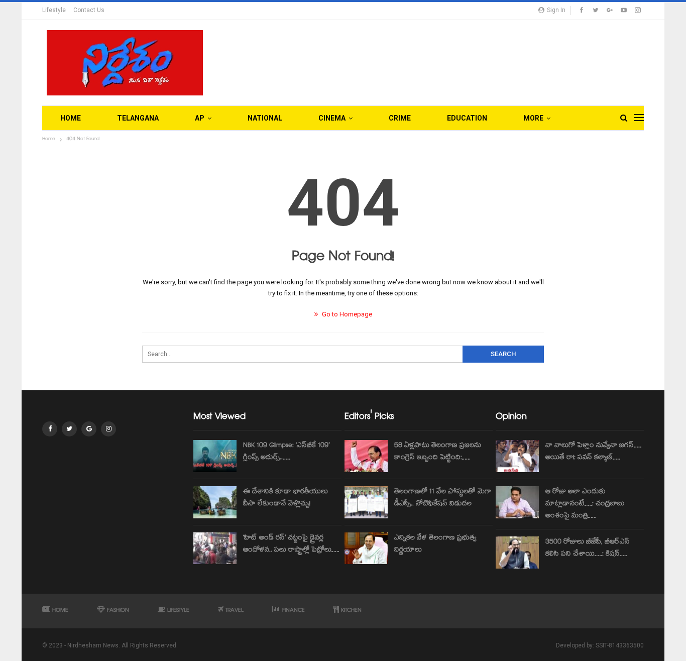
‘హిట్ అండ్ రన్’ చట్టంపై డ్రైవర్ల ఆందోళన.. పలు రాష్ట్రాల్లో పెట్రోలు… (291, 544)
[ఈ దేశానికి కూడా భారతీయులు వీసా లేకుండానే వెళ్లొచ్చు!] (215, 502)
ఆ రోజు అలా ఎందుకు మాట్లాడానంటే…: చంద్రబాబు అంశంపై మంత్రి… (585, 504)
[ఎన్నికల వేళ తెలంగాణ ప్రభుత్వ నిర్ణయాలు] (366, 548)
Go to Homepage (346, 314)
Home (70, 118)
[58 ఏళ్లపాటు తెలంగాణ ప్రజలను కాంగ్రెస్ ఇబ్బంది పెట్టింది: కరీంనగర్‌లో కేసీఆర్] (366, 456)
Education (467, 118)
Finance (293, 611)
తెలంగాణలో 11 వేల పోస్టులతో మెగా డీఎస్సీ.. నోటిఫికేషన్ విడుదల (442, 498)
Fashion (118, 611)
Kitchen (351, 611)
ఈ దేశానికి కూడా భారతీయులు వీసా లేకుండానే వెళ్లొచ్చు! (285, 498)
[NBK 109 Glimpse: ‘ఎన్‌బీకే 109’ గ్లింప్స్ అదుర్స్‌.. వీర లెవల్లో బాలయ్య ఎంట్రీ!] (215, 456)
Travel (234, 611)
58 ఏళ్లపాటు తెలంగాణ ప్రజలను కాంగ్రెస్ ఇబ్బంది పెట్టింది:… (437, 452)
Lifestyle (54, 10)
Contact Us (88, 10)
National (265, 118)
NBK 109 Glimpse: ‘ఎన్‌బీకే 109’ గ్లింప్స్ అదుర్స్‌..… (286, 452)
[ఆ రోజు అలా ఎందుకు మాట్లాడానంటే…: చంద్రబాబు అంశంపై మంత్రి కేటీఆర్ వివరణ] (517, 502)
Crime (400, 118)
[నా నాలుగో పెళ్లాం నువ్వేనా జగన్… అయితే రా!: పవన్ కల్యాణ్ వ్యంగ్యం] (517, 456)
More (533, 118)
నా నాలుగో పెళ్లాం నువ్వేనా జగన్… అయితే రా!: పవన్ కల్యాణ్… (593, 452)
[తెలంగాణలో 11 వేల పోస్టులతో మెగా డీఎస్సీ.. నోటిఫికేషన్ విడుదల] (366, 502)
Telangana (138, 118)
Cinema (332, 118)
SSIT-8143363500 (620, 645)
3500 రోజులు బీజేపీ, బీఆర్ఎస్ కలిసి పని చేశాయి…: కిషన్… (587, 548)
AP (199, 118)
